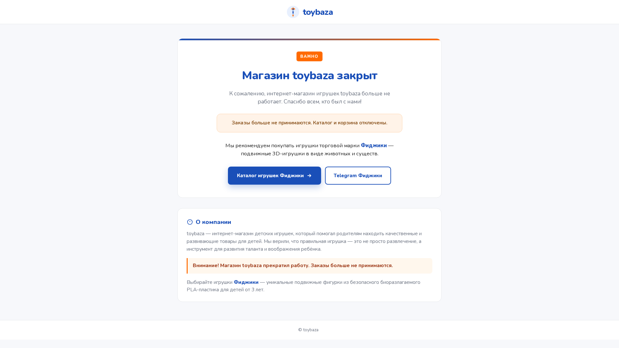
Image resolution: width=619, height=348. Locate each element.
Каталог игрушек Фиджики (270, 175)
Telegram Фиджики (358, 175)
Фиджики (246, 282)
